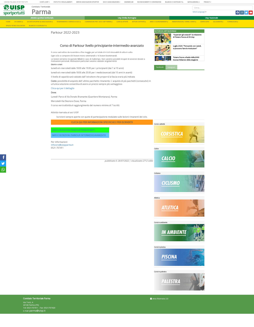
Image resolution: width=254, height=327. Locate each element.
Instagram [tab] (171, 67)
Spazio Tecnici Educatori (15, 26)
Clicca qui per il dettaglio (62, 88)
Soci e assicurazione (111, 2)
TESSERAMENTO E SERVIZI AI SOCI (68, 22)
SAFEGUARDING (193, 2)
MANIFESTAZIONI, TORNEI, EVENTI (183, 22)
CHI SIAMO (18, 22)
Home (8, 22)
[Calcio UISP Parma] (179, 158)
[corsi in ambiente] (179, 232)
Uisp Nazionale (211, 18)
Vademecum (128, 2)
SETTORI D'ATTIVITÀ (138, 22)
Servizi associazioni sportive (87, 2)
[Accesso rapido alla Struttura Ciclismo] (179, 183)
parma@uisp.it (37, 310)
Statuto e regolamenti (63, 2)
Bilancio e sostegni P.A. (174, 2)
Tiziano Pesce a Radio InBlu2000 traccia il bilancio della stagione (186, 58)
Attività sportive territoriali (42, 18)
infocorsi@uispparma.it (62, 144)
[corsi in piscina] (179, 257)
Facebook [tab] (160, 67)
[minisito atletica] (179, 208)
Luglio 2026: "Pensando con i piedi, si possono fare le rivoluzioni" (187, 47)
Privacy (207, 2)
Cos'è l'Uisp (44, 2)
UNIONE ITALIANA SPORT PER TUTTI (16, 2)
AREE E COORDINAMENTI (158, 22)
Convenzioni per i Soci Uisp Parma (98, 22)
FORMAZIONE (232, 22)
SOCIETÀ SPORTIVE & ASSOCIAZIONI (39, 22)
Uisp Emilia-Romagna (127, 18)
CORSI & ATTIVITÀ (122, 22)
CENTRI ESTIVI (204, 22)
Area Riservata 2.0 (160, 298)
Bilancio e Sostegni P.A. (38, 26)
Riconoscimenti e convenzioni (149, 2)
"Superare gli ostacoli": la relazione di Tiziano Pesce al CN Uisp (187, 35)
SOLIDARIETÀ (217, 22)
